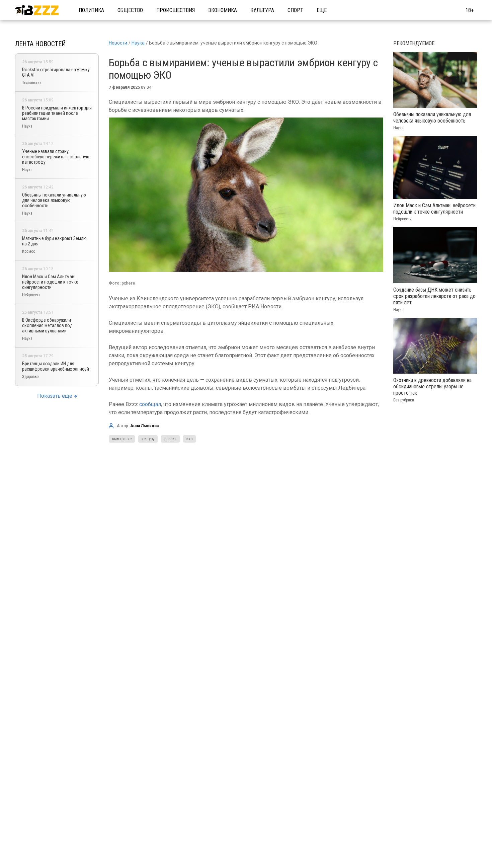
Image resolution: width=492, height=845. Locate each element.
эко (189, 439)
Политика (91, 10)
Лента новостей (40, 44)
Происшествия (175, 10)
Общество (130, 10)
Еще (322, 10)
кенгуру (148, 439)
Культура (262, 10)
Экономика (222, 10)
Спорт (295, 10)
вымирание (122, 439)
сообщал (150, 404)
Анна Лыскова (144, 426)
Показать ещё (54, 396)
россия (170, 439)
